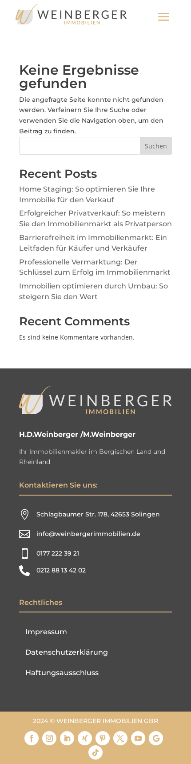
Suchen (156, 146)
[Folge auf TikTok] (95, 752)
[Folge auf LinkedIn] (67, 738)
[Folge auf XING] (85, 738)
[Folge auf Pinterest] (103, 738)
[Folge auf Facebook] (31, 738)
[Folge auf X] (120, 738)
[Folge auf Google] (156, 738)
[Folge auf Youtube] (138, 738)
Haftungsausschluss (62, 672)
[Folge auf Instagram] (49, 738)
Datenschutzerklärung (66, 652)
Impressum (46, 632)
